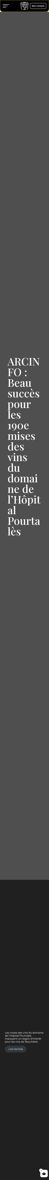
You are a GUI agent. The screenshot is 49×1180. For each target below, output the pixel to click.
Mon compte (38, 6)
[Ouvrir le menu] (7, 6)
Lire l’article (16, 1049)
